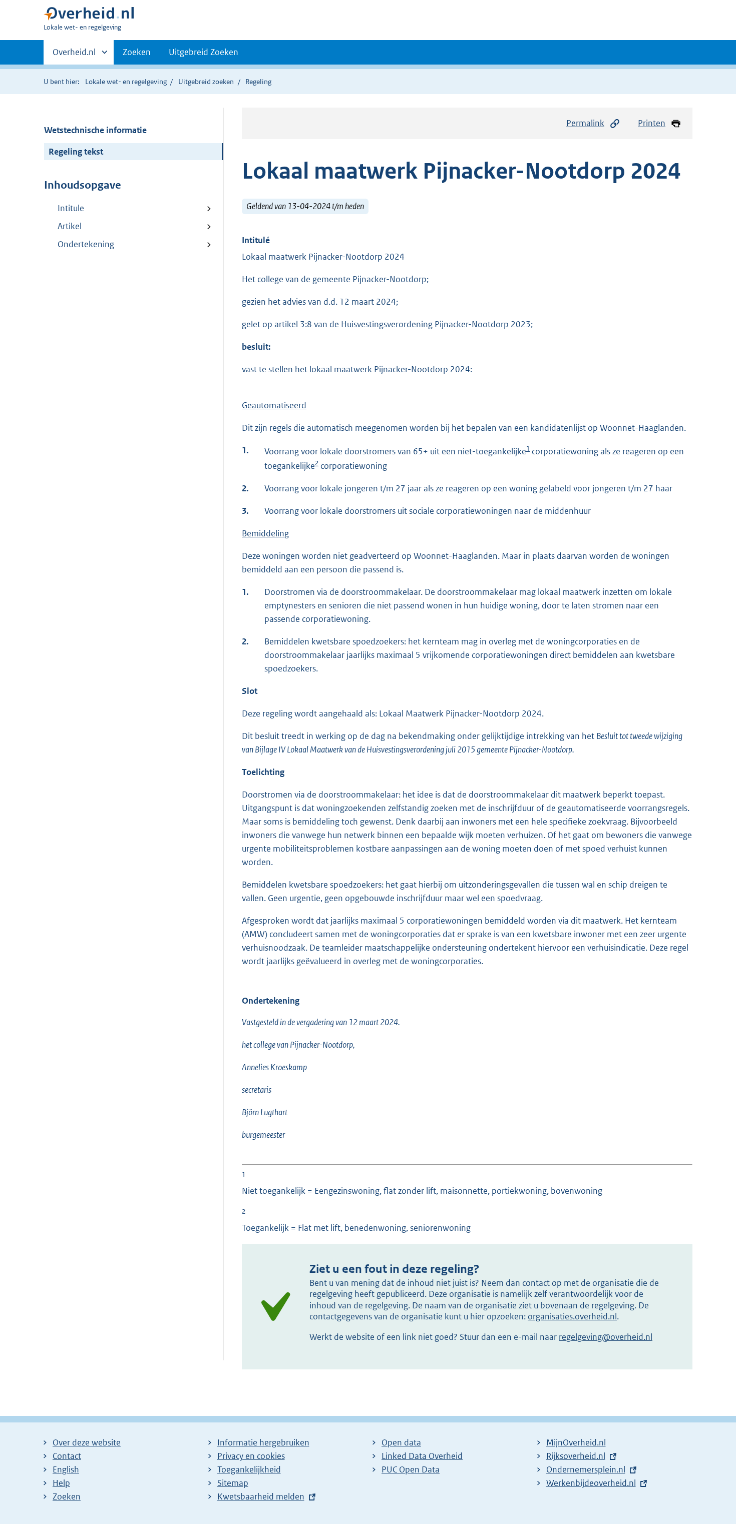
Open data (401, 1442)
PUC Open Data (411, 1469)
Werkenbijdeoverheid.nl (591, 1482)
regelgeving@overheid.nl (605, 1336)
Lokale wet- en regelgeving (126, 81)
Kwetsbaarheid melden (260, 1496)
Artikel (70, 226)
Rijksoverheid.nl (575, 1455)
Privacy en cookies (251, 1455)
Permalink (585, 123)
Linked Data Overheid (422, 1455)
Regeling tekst (76, 151)
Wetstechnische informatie (95, 130)
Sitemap (232, 1482)
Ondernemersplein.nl (585, 1469)
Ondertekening (86, 244)
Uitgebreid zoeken (206, 81)
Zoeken (137, 52)
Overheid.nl (74, 56)
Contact (67, 1455)
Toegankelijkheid (249, 1469)
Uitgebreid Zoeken (203, 52)
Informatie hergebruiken (263, 1442)
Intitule (71, 208)
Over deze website (87, 1442)
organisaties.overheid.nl (572, 1316)
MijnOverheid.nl (576, 1442)
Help (61, 1482)
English (66, 1469)
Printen (651, 123)
